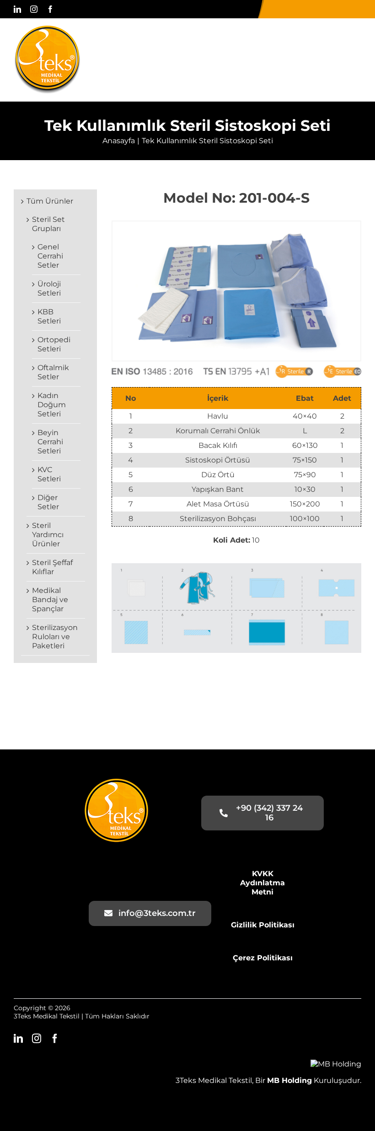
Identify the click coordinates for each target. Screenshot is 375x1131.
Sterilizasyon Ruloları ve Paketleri (55, 636)
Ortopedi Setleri (54, 344)
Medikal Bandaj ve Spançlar (50, 599)
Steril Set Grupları (48, 224)
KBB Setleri (49, 316)
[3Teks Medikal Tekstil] (47, 29)
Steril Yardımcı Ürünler (48, 534)
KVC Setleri (49, 474)
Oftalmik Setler (53, 372)
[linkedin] (17, 9)
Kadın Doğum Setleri (52, 404)
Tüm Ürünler (50, 201)
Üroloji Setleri (49, 288)
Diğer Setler (48, 502)
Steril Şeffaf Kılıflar (52, 567)
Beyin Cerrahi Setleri (50, 441)
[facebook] (50, 9)
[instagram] (34, 9)
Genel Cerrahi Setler (50, 255)
